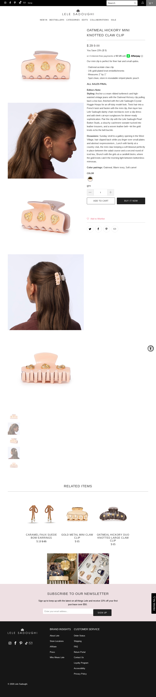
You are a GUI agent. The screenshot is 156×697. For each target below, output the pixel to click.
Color (90, 173)
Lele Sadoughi (21, 684)
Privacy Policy (80, 674)
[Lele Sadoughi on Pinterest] (14, 3)
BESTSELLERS (57, 20)
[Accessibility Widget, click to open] (151, 348)
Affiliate (53, 646)
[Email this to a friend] (115, 229)
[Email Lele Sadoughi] (24, 3)
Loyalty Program (81, 663)
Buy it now (131, 201)
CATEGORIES (73, 20)
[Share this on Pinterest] (106, 229)
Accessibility (79, 668)
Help (30, 3)
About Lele (54, 636)
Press (52, 652)
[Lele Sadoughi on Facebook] (10, 3)
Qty (89, 186)
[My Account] (142, 3)
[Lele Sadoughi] (78, 11)
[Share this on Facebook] (98, 229)
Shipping (78, 641)
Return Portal (79, 652)
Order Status (79, 636)
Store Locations (57, 641)
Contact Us (79, 657)
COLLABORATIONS (99, 20)
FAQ (76, 646)
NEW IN (43, 20)
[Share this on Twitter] (90, 229)
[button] (90, 179)
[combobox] (122, 3)
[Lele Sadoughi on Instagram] (5, 3)
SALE (113, 20)
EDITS (85, 20)
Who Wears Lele (57, 657)
